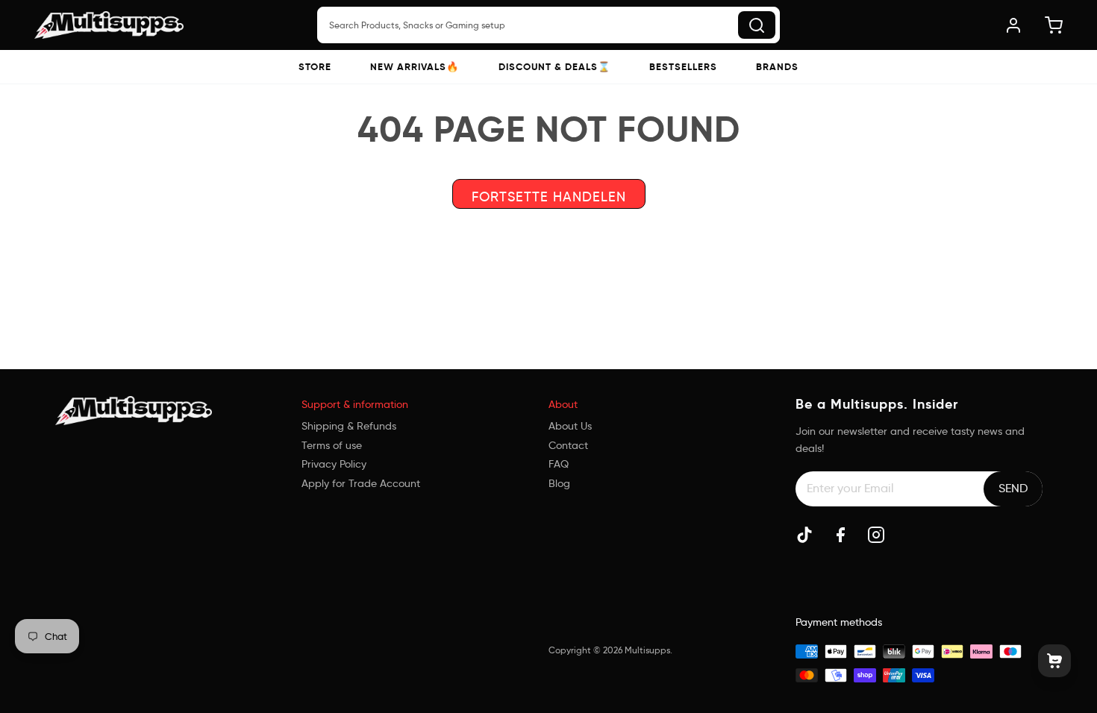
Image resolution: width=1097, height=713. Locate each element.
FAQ (558, 464)
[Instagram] (876, 535)
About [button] (563, 404)
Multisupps (647, 650)
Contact (568, 445)
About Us (570, 426)
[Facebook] (840, 535)
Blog (559, 483)
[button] (315, 67)
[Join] (1013, 488)
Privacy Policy (333, 464)
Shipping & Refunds (348, 426)
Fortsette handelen (549, 197)
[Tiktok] (804, 535)
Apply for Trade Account (360, 483)
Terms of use (331, 445)
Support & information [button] (354, 404)
